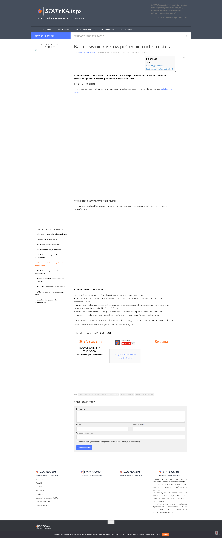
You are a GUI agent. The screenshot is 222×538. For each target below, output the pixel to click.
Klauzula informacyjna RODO (46, 498)
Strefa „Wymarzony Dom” (85, 29)
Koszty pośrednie (155, 66)
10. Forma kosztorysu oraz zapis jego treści (49, 293)
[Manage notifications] (216, 533)
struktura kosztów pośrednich (144, 394)
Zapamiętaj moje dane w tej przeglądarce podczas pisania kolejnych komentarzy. (109, 442)
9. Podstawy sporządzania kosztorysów (51, 287)
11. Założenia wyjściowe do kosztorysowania (46, 301)
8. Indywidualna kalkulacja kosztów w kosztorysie (49, 280)
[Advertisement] (162, 365)
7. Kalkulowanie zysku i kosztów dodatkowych (47, 272)
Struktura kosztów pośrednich (160, 69)
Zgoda (165, 534)
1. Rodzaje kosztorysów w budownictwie (52, 234)
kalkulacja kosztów (84, 394)
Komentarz (81, 409)
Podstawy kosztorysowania (89, 36)
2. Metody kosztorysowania (47, 239)
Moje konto (40, 479)
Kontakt (38, 483)
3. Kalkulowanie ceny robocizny (48, 244)
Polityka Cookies (42, 505)
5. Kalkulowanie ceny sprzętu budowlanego (46, 256)
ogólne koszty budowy (127, 394)
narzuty (116, 394)
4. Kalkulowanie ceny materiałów (49, 250)
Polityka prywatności (43, 501)
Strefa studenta (63, 29)
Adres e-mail (138, 425)
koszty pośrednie (107, 394)
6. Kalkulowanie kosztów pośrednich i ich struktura (50, 264)
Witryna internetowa (84, 433)
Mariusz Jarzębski (87, 53)
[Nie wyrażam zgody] (219, 534)
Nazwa (79, 425)
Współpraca (40, 490)
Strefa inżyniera (125, 29)
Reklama (38, 487)
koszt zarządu (96, 394)
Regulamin (39, 494)
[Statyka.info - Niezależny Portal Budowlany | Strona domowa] (61, 13)
